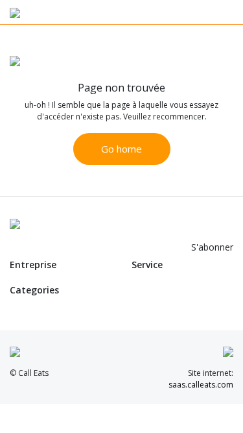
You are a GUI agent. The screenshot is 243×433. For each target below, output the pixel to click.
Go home (121, 148)
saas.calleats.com (200, 384)
